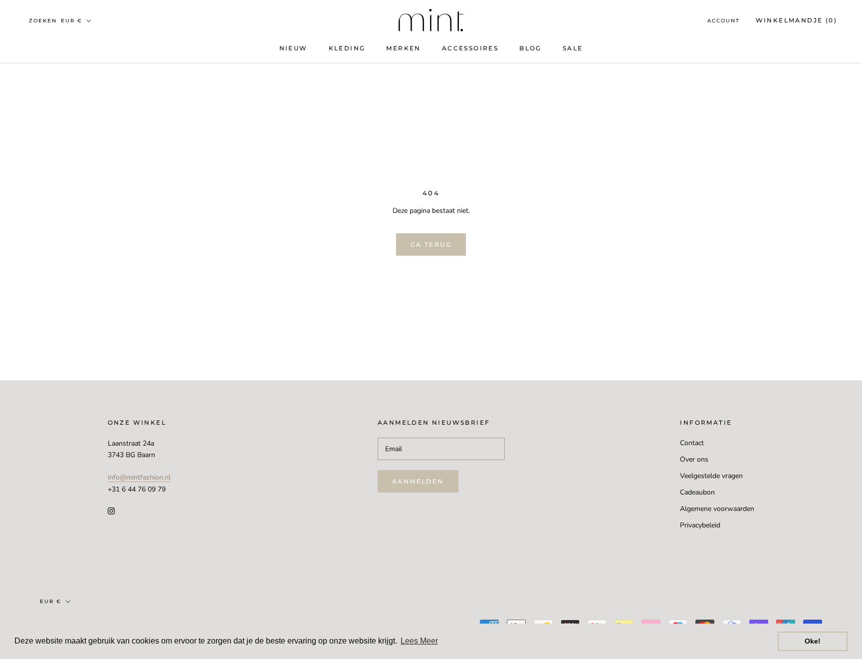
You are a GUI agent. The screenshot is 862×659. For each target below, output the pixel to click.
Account (723, 20)
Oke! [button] (813, 641)
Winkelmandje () (796, 20)
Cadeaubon (697, 492)
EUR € (71, 20)
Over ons (694, 459)
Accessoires (470, 48)
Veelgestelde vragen (711, 476)
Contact (692, 443)
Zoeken (43, 20)
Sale (573, 48)
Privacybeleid (700, 525)
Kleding (347, 48)
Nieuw (293, 48)
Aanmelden (418, 481)
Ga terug (431, 244)
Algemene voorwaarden (717, 508)
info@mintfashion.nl (139, 477)
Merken (403, 48)
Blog (530, 48)
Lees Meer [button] (419, 641)
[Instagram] (111, 510)
